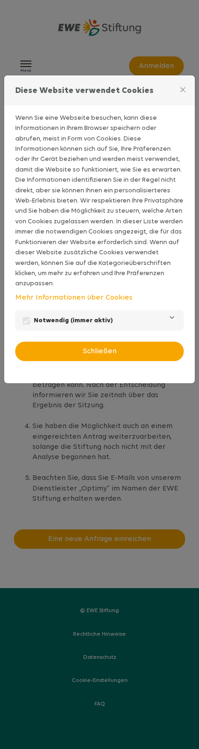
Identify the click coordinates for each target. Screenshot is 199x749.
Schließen (100, 351)
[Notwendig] (171, 320)
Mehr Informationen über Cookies (73, 297)
